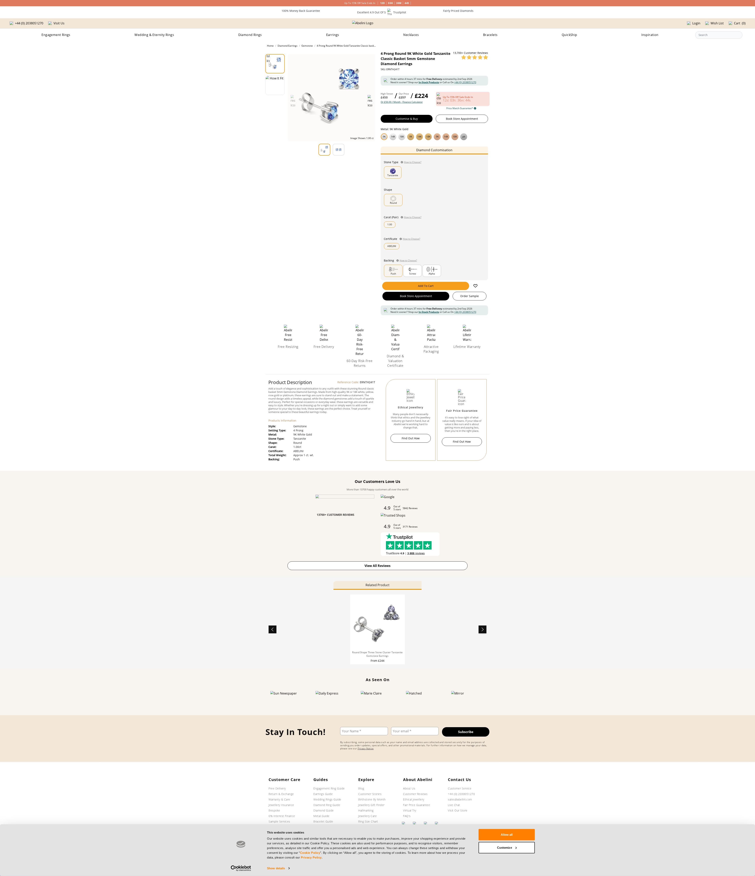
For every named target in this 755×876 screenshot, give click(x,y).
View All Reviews (377, 566)
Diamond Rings (250, 35)
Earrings (332, 35)
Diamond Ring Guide (326, 805)
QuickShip (569, 35)
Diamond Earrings (287, 45)
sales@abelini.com (460, 799)
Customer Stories (369, 794)
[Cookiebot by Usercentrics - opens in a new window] (241, 868)
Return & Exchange (281, 794)
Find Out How (411, 438)
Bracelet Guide (323, 821)
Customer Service (459, 788)
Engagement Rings (55, 35)
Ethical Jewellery (413, 799)
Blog (361, 788)
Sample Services (279, 821)
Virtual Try (409, 810)
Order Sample (469, 296)
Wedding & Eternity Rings (154, 35)
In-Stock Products (429, 82)
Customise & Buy (407, 119)
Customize (504, 847)
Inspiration (649, 35)
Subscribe (465, 732)
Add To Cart (426, 286)
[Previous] (272, 629)
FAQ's (407, 816)
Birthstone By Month (372, 799)
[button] (434, 136)
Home (270, 45)
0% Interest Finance (282, 816)
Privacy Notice (366, 748)
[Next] (482, 629)
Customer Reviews (415, 794)
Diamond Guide (323, 810)
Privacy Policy (311, 857)
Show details (276, 868)
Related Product (377, 585)
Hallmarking (366, 810)
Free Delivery (277, 788)
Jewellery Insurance (281, 805)
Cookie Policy (310, 852)
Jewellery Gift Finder (371, 805)
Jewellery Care (367, 816)
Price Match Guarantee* (459, 108)
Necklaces (411, 35)
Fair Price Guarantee (416, 805)
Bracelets (490, 35)
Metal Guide (321, 816)
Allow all (507, 834)
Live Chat (454, 805)
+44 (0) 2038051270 (465, 82)
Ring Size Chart (368, 821)
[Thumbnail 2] (275, 85)
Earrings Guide (323, 794)
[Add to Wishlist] (475, 286)
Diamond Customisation (434, 150)
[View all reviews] (474, 57)
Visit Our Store (458, 810)
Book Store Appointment (462, 119)
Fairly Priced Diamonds (458, 11)
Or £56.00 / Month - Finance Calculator (402, 102)
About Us (409, 788)
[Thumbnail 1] (275, 63)
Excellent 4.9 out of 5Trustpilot (381, 12)
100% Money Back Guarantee (301, 11)
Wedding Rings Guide (327, 799)
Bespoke (274, 810)
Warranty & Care (279, 799)
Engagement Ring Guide (329, 788)
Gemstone (307, 45)
